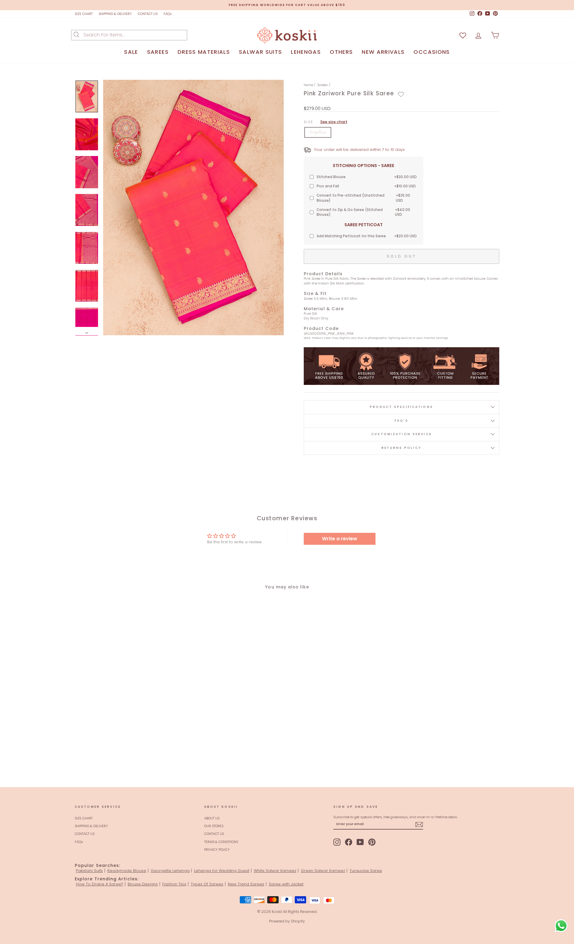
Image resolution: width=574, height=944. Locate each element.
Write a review (339, 538)
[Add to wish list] (463, 35)
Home (308, 84)
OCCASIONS (431, 52)
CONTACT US (148, 13)
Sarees (322, 84)
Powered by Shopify (287, 921)
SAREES (158, 52)
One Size (317, 132)
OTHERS (341, 52)
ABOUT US (211, 818)
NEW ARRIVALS (383, 52)
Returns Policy (401, 448)
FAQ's (402, 420)
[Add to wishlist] (401, 94)
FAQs (168, 13)
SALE (131, 52)
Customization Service (401, 434)
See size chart (333, 122)
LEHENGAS (306, 52)
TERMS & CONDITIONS (221, 841)
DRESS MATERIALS (204, 52)
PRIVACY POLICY (217, 849)
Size (325, 122)
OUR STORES (213, 826)
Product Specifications (401, 407)
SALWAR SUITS (260, 52)
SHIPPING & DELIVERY (115, 13)
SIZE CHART (84, 13)
